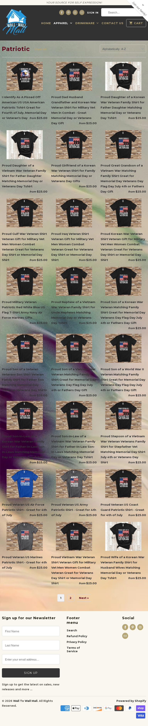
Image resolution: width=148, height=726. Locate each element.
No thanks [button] (74, 93)
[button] (117, 28)
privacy (74, 114)
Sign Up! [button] (76, 86)
